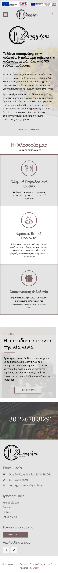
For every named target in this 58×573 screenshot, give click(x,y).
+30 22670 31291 (29, 419)
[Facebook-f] (6, 550)
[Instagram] (14, 550)
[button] (5, 14)
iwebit (35, 567)
